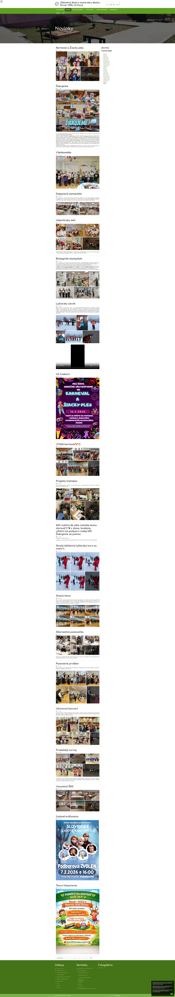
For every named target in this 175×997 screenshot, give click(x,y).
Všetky (104, 83)
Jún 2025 (105, 68)
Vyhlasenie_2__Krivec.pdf (61, 540)
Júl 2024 (104, 82)
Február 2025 (106, 73)
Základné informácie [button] (77, 9)
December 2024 (106, 76)
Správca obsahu (60, 968)
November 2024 (106, 77)
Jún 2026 (105, 53)
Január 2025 (105, 74)
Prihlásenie (118, 4)
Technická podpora (61, 970)
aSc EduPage (117, 995)
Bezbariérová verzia (60, 995)
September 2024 (106, 79)
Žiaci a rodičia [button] (89, 9)
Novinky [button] (68, 9)
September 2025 (106, 65)
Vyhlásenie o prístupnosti (62, 972)
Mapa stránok (59, 981)
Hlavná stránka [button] (60, 9)
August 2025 (105, 66)
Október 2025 (106, 63)
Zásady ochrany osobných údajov (63, 976)
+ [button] (107, 4)
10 (84, 958)
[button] (111, 5)
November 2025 (106, 62)
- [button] (109, 4)
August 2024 (105, 81)
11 (87, 958)
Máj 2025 (105, 69)
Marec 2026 (105, 57)
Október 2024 (106, 78)
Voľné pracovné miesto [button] (102, 9)
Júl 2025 (104, 67)
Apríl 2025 (105, 71)
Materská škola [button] (114, 9)
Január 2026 (105, 60)
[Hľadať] (119, 2)
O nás (58, 983)
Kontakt (58, 985)
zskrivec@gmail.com (82, 970)
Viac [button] (63, 13)
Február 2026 (106, 58)
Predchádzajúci (60, 958)
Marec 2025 (105, 72)
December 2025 (106, 61)
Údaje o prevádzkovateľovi (62, 979)
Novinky (58, 987)
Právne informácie (60, 974)
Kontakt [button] (58, 13)
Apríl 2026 (105, 56)
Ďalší (91, 958)
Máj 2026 (105, 55)
